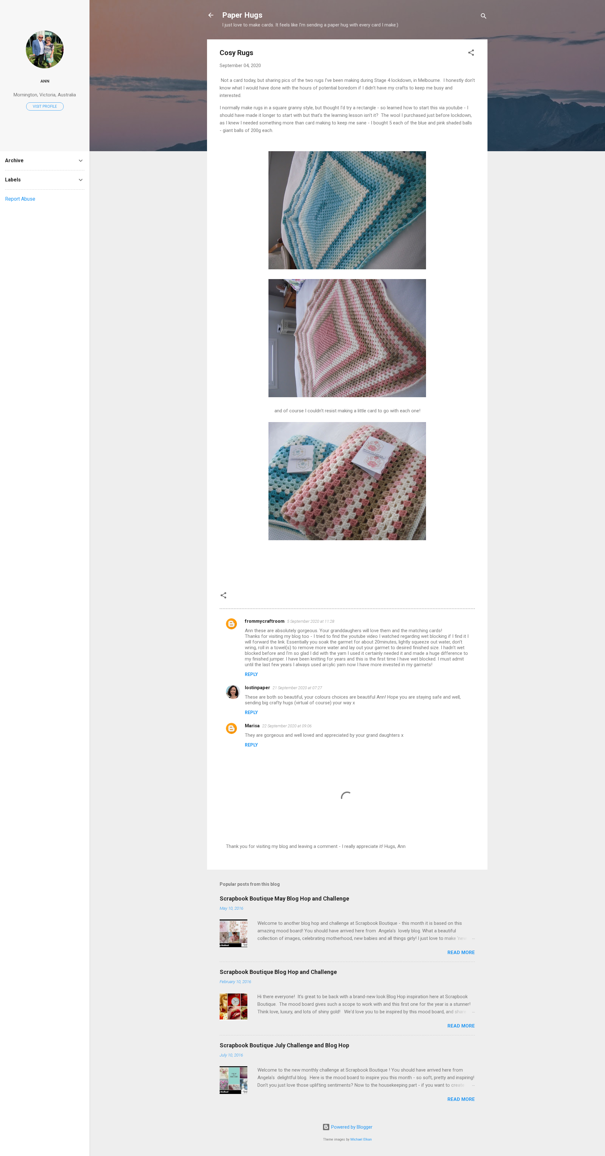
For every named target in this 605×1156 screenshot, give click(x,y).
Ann (44, 80)
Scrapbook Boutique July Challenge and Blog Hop (284, 1045)
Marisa (252, 726)
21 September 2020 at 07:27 (297, 687)
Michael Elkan (361, 1139)
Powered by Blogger (351, 1127)
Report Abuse (20, 199)
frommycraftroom (265, 621)
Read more (461, 952)
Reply (251, 674)
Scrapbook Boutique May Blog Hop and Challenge (284, 898)
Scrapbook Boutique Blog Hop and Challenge (278, 972)
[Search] (483, 17)
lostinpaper (257, 687)
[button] (471, 54)
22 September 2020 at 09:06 (287, 726)
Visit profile (45, 106)
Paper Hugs (242, 15)
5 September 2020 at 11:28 (310, 621)
